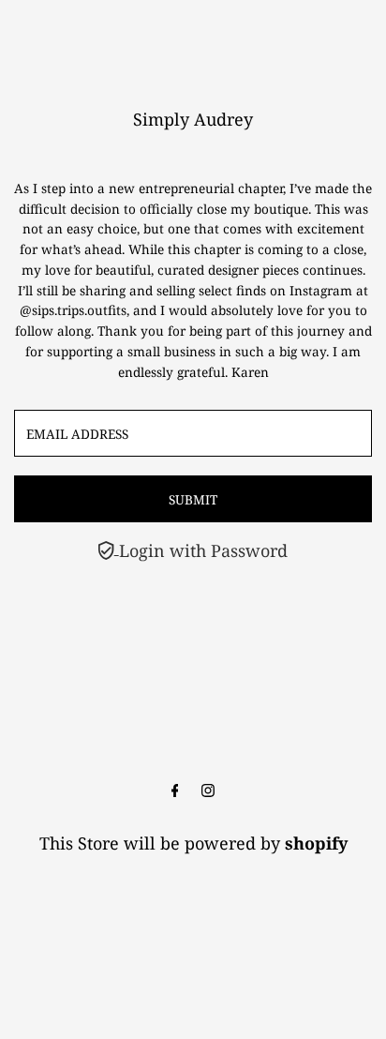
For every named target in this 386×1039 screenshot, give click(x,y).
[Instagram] (208, 790)
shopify (316, 843)
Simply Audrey (193, 119)
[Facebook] (175, 790)
